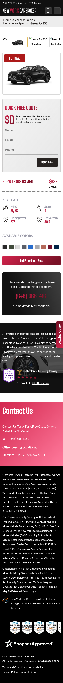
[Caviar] (5, 247)
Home (7, 20)
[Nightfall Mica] (56, 247)
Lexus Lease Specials (16, 23)
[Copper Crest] (43, 247)
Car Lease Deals (23, 20)
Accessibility (36, 667)
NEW (19, 11)
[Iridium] (37, 247)
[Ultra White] (18, 247)
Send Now (47, 162)
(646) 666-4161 (48, 10)
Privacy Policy (10, 671)
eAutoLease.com (48, 661)
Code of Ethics (28, 671)
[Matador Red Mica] (50, 247)
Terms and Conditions (14, 667)
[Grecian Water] (30, 247)
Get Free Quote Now (31, 261)
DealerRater (48, 598)
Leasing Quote (59, 334)
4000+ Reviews (34, 3)
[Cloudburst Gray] (24, 247)
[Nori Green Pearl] (11, 247)
